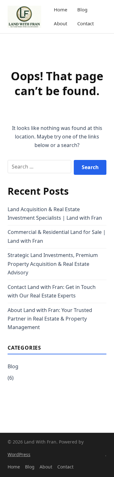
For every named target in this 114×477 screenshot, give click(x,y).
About (60, 23)
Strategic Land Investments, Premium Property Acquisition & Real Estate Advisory (53, 264)
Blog (82, 9)
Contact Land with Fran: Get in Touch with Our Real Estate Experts (52, 291)
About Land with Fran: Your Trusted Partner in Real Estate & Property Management (50, 319)
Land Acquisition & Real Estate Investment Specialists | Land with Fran (55, 213)
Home (60, 9)
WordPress (19, 454)
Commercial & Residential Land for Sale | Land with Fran (57, 236)
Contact (85, 23)
